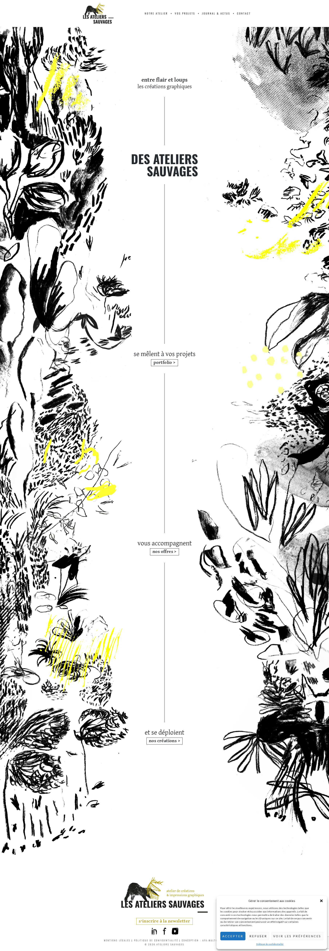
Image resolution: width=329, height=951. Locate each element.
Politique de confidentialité (269, 944)
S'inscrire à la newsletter (164, 921)
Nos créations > (164, 741)
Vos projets (185, 13)
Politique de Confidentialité (156, 940)
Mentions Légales (117, 940)
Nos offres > (164, 551)
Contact (244, 13)
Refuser (258, 936)
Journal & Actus (216, 13)
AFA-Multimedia (213, 940)
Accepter (232, 936)
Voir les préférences (297, 936)
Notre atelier (156, 13)
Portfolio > (164, 362)
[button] (321, 901)
